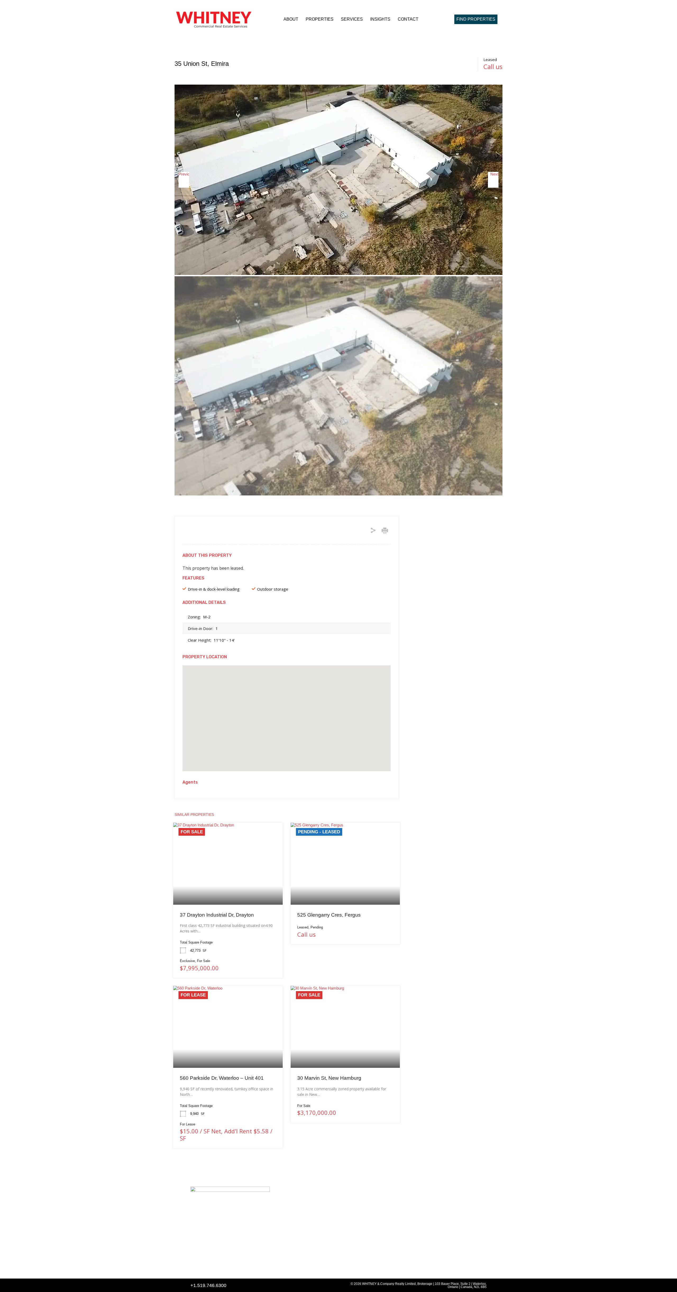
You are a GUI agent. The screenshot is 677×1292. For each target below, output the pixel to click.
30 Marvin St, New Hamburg (329, 1078)
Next (494, 174)
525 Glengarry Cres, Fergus (329, 915)
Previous (184, 174)
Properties (319, 19)
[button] (286, 711)
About (290, 19)
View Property (228, 888)
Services (352, 19)
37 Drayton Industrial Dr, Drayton (217, 915)
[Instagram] (207, 1267)
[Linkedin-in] (194, 1267)
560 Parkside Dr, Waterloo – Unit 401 (222, 1078)
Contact (408, 19)
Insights (380, 19)
